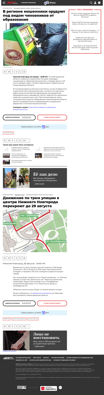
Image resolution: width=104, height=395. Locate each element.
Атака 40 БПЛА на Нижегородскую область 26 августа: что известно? (85, 23)
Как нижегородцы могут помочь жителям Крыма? (22, 161)
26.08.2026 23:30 (8, 194)
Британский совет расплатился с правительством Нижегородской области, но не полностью (54, 149)
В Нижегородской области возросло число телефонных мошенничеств (21, 149)
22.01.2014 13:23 (7, 8)
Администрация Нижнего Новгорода (15, 253)
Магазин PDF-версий (57, 357)
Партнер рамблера (33, 387)
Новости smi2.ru (9, 189)
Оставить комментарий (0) (52, 117)
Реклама (46, 357)
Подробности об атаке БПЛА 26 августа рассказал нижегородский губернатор (85, 47)
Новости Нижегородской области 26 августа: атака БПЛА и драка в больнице (85, 15)
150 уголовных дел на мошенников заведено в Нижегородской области (20, 155)
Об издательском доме (23, 357)
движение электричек (42, 293)
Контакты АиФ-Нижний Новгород (40, 360)
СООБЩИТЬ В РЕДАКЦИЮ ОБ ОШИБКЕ (64, 360)
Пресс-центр (37, 357)
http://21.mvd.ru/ (8, 67)
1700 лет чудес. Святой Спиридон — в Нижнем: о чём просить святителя (85, 31)
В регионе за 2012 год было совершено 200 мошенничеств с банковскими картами (54, 155)
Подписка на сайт (21, 360)
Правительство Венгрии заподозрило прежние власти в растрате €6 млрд (85, 39)
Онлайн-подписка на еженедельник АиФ (80, 357)
